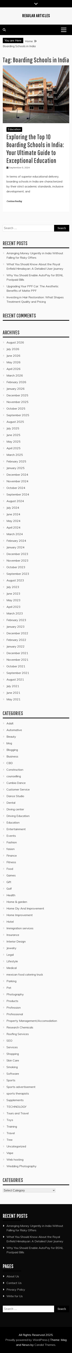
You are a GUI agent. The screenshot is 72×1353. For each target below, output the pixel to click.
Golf (9, 888)
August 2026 (15, 342)
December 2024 (17, 474)
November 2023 (17, 560)
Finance (11, 855)
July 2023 (12, 587)
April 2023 (13, 607)
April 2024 (13, 527)
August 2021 (15, 679)
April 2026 (13, 369)
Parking (11, 981)
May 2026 (13, 362)
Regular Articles (36, 15)
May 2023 (13, 600)
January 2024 (15, 547)
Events (11, 836)
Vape (9, 1153)
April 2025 (13, 448)
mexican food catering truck (24, 974)
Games (11, 875)
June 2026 (13, 355)
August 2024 (15, 501)
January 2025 (15, 468)
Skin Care (12, 1060)
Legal (10, 954)
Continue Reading (14, 201)
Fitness (11, 862)
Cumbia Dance (16, 783)
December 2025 (17, 395)
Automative (14, 730)
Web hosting (14, 1159)
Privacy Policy (15, 1289)
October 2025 (15, 408)
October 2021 (15, 666)
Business (12, 756)
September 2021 (17, 673)
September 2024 (17, 494)
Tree (9, 1140)
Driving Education (18, 816)
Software (12, 1073)
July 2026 (12, 349)
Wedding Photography (21, 1166)
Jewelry (11, 948)
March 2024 (14, 534)
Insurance (12, 935)
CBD (9, 763)
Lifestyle (12, 961)
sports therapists (17, 1093)
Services (12, 1047)
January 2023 (15, 626)
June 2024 (13, 514)
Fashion (11, 842)
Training (11, 1126)
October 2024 (15, 488)
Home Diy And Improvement (25, 908)
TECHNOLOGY (16, 1106)
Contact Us (14, 1283)
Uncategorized (16, 1146)
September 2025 (17, 415)
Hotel (10, 921)
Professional (14, 1014)
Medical (11, 968)
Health (10, 895)
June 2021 (13, 692)
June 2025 (13, 435)
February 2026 (16, 382)
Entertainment (16, 829)
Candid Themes (45, 1345)
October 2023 (15, 567)
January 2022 (15, 646)
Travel (10, 1133)
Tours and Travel (17, 1113)
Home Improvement (19, 915)
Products (12, 1001)
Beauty (11, 736)
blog (9, 743)
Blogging (12, 750)
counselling (13, 776)
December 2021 (17, 653)
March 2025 (14, 455)
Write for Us (14, 1296)
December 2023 (17, 554)
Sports (10, 1080)
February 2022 (16, 640)
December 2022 (17, 633)
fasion (10, 849)
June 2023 (13, 593)
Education (14, 129)
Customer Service (18, 789)
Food (9, 869)
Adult (9, 723)
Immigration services (19, 928)
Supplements (15, 1100)
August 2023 (15, 580)
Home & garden (16, 902)
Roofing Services (17, 1034)
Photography (15, 994)
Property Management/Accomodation (31, 1021)
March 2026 (14, 375)
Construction (14, 769)
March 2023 (14, 613)
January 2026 (15, 388)
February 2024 (16, 540)
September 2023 (17, 574)
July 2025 (12, 428)
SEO (9, 1040)
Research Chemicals (19, 1027)
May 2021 (13, 699)
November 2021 (17, 659)
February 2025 (16, 461)
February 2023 (16, 620)
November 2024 (17, 481)
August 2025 (15, 422)
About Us (12, 1276)
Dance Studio (15, 796)
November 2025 (17, 402)
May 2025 (13, 441)
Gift (8, 882)
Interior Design (16, 941)
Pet (8, 988)
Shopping (12, 1054)
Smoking (12, 1067)
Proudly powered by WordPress (26, 1340)
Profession (13, 1007)
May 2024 (13, 521)
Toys (9, 1120)
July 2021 (12, 686)
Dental (10, 802)
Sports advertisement (20, 1087)
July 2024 (12, 507)
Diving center (15, 809)
